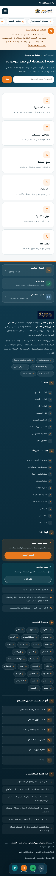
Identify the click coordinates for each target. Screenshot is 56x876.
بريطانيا (17, 652)
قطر (18, 630)
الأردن (12, 637)
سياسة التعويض (26, 852)
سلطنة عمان (29, 637)
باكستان (8, 666)
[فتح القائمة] (5, 11)
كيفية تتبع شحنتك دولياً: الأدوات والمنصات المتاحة (28, 820)
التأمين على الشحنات (45, 858)
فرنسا (33, 659)
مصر (47, 645)
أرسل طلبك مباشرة (37, 46)
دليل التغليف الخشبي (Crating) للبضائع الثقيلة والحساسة (29, 829)
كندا (47, 666)
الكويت (31, 630)
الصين (35, 666)
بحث (7, 79)
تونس (18, 674)
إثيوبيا (46, 688)
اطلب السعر (28, 555)
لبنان (9, 645)
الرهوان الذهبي (48, 55)
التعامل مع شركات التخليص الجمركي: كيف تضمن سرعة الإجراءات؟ (28, 799)
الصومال (20, 681)
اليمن (31, 652)
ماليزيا (46, 674)
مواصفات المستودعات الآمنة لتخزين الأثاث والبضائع (27, 789)
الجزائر (46, 681)
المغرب (32, 674)
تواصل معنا (30, 858)
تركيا (35, 645)
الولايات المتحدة (15, 659)
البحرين (46, 637)
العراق (22, 645)
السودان (45, 652)
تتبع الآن (28, 579)
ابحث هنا (12, 42)
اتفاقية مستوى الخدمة (45, 852)
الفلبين (33, 688)
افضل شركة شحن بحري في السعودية (33, 782)
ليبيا (33, 681)
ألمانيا (46, 659)
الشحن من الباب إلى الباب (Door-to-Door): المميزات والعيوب (27, 810)
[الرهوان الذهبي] (44, 11)
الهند (22, 666)
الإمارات (45, 630)
